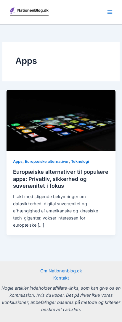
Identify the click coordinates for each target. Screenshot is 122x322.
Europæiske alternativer (47, 161)
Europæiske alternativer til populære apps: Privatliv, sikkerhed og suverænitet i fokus (60, 178)
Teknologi (80, 161)
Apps (18, 161)
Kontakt (61, 278)
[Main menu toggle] (110, 12)
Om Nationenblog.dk (61, 271)
